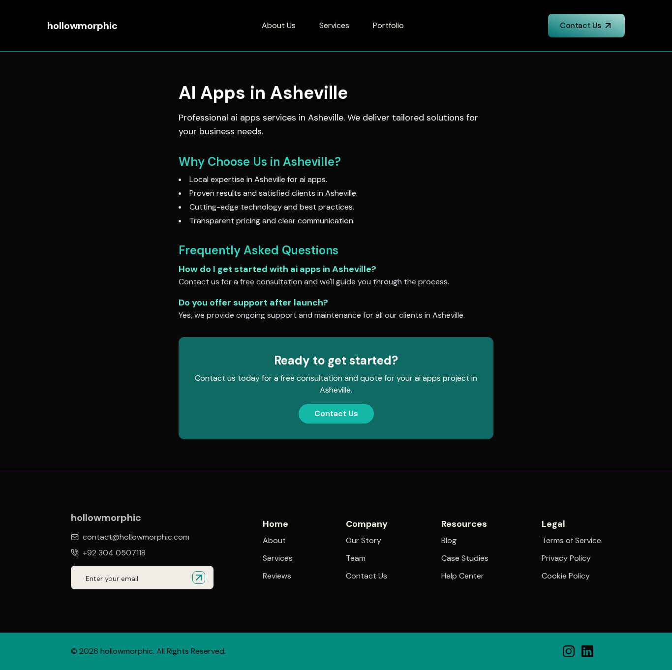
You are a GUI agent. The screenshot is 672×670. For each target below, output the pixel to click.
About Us (279, 25)
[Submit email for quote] (198, 577)
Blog (449, 541)
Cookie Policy (566, 576)
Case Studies (465, 558)
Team (356, 558)
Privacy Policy (566, 558)
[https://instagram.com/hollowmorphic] (569, 651)
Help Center (462, 576)
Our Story (363, 541)
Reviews (277, 576)
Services (334, 25)
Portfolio (388, 25)
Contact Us (580, 25)
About (274, 541)
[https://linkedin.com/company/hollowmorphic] (587, 651)
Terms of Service (571, 541)
